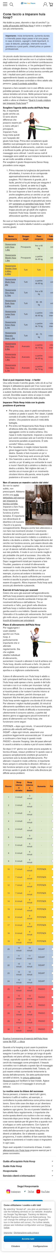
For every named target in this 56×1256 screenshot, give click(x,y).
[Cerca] (11, 4)
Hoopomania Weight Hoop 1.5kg (10, 258)
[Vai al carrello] (51, 4)
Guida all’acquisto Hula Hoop (19, 1161)
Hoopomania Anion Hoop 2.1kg (10, 325)
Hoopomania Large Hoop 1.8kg (10, 314)
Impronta (8, 1232)
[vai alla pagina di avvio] (27, 5)
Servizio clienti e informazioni (19, 1176)
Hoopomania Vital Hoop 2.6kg (10, 346)
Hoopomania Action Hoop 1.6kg (10, 357)
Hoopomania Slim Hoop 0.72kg (10, 292)
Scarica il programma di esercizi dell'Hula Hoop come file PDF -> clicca (25, 1040)
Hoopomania (10, 1171)
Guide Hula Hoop (12, 1166)
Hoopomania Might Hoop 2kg (10, 282)
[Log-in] (45, 4)
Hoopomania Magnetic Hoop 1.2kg (10, 335)
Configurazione (40, 1246)
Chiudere (15, 1246)
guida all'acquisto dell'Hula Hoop (18, 25)
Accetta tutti (28, 1238)
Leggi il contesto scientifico (24, 83)
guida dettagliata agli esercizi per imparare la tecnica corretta (13, 499)
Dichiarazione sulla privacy (26, 1232)
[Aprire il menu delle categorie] (5, 4)
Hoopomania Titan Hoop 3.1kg (10, 368)
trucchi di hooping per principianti (18, 620)
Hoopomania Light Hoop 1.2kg (10, 247)
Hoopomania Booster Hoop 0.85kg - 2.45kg (11, 269)
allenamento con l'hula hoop (16, 1150)
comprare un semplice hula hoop (28, 203)
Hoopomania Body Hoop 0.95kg (10, 303)
